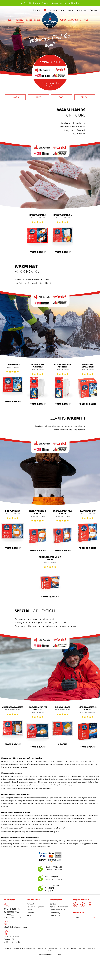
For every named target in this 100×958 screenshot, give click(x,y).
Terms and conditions (59, 907)
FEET (38, 97)
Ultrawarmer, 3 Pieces (87, 708)
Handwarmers (37, 215)
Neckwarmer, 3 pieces (37, 512)
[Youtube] (91, 906)
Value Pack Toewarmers (87, 365)
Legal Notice (55, 915)
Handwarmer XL (62, 215)
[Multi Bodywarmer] (12, 728)
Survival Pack (62, 707)
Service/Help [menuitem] (66, 10)
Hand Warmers (42, 948)
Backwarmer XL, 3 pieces (62, 512)
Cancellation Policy (57, 910)
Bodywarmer (12, 511)
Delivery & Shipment (35, 907)
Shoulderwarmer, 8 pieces (50, 558)
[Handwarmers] (37, 236)
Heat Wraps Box (87, 511)
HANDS (15, 97)
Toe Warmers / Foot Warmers (59, 948)
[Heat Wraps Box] (87, 532)
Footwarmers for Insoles (37, 708)
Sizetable (30, 912)
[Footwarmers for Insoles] (37, 731)
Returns (30, 910)
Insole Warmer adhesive (62, 365)
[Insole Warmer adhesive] (62, 388)
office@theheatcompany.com (15, 927)
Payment (30, 904)
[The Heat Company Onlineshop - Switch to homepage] (50, 20)
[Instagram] (76, 906)
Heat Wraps (9, 948)
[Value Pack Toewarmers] (87, 388)
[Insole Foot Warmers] (37, 388)
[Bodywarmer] (12, 532)
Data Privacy (55, 912)
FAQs (29, 915)
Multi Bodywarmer (12, 707)
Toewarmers (12, 364)
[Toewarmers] (12, 385)
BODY (61, 97)
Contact (53, 904)
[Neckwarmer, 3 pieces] (37, 534)
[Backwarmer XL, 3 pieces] (62, 534)
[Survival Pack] (62, 728)
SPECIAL (84, 97)
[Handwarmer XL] (62, 236)
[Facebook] (84, 906)
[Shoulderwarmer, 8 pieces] (50, 581)
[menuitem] (81, 10)
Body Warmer (30, 948)
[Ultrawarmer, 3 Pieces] (87, 731)
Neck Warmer (19, 948)
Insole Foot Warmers (37, 365)
